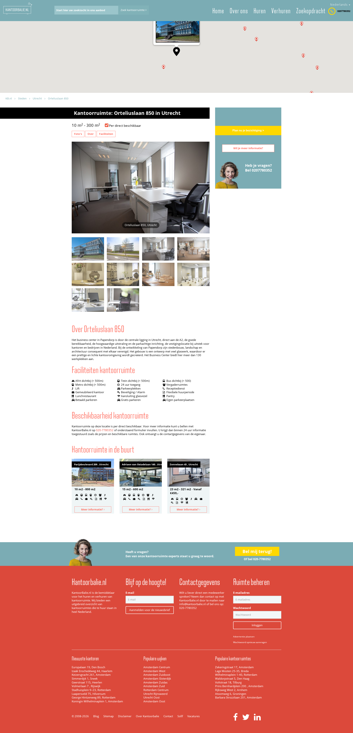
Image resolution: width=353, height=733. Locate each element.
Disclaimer (124, 716)
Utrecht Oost (151, 697)
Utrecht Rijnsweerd (155, 694)
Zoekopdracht (310, 11)
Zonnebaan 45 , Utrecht (184, 464)
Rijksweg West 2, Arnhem (231, 690)
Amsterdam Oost (154, 701)
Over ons (239, 11)
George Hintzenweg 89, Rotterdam (93, 697)
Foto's (78, 134)
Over (91, 134)
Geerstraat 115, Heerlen (87, 682)
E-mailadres (241, 592)
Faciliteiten (106, 134)
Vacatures (193, 716)
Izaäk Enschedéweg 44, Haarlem (92, 671)
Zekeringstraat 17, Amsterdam (234, 667)
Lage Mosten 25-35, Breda (232, 671)
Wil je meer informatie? (248, 148)
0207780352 (343, 11)
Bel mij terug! (257, 551)
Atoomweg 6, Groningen (230, 694)
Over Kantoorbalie (147, 716)
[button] (176, 51)
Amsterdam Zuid (154, 686)
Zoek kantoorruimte (133, 10)
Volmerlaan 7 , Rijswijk (86, 686)
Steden (22, 98)
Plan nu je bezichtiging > (248, 130)
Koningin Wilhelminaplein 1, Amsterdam (97, 701)
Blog (96, 716)
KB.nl (9, 98)
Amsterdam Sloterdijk (157, 678)
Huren (260, 11)
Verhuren (281, 11)
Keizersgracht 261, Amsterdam (91, 674)
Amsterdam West (154, 671)
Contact (168, 716)
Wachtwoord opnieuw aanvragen (250, 642)
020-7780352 (104, 430)
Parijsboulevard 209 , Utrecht (91, 464)
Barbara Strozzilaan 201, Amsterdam (238, 697)
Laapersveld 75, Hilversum (89, 694)
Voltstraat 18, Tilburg (228, 682)
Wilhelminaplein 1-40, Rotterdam (236, 674)
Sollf (180, 716)
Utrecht (37, 98)
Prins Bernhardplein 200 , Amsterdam (239, 686)
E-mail (130, 592)
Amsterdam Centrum (156, 667)
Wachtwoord (242, 608)
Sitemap (108, 716)
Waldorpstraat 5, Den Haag (232, 678)
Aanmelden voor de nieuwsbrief (149, 610)
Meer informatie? (92, 509)
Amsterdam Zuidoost (156, 674)
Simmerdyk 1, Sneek (85, 678)
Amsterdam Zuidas (155, 682)
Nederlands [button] (339, 5)
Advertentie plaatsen (243, 636)
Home (218, 11)
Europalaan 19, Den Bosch (88, 667)
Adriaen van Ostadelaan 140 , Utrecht (142, 464)
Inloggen (257, 625)
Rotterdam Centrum (156, 690)
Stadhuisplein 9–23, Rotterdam (91, 690)
